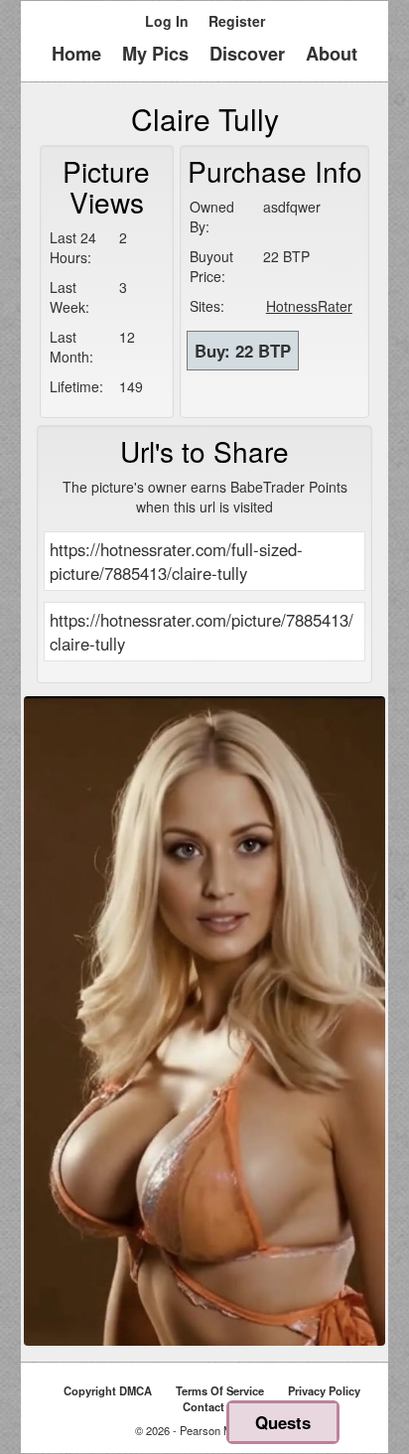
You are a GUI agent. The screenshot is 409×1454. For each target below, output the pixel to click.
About (331, 54)
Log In (167, 21)
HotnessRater (309, 306)
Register (236, 21)
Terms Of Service (220, 1390)
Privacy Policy (324, 1390)
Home (76, 54)
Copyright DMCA (108, 1390)
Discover (247, 54)
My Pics (155, 54)
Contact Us (212, 1406)
